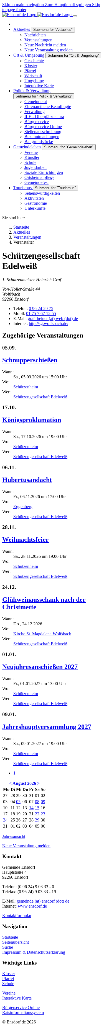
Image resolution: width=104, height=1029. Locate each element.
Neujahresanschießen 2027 (40, 666)
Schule (8, 983)
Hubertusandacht (27, 479)
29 (37, 820)
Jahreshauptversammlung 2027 (46, 726)
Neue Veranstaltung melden (26, 845)
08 (37, 801)
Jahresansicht (13, 836)
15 (37, 807)
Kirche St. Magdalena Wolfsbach (42, 633)
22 (37, 813)
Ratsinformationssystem (23, 1012)
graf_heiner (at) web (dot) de (53, 318)
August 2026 (24, 783)
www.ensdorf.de (32, 906)
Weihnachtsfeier (25, 539)
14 (31, 807)
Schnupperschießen (29, 360)
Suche (7, 947)
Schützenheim (25, 386)
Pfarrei (8, 978)
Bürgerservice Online (21, 1007)
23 (43, 813)
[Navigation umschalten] (75, 16)
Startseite (10, 937)
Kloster (8, 973)
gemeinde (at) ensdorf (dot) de (43, 901)
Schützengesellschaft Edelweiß (40, 396)
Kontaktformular (16, 915)
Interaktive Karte (17, 998)
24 (5, 820)
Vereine (9, 993)
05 (18, 801)
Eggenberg (22, 506)
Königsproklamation (31, 419)
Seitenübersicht (15, 942)
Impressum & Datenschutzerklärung (33, 952)
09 (43, 801)
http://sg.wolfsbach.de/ (48, 323)
